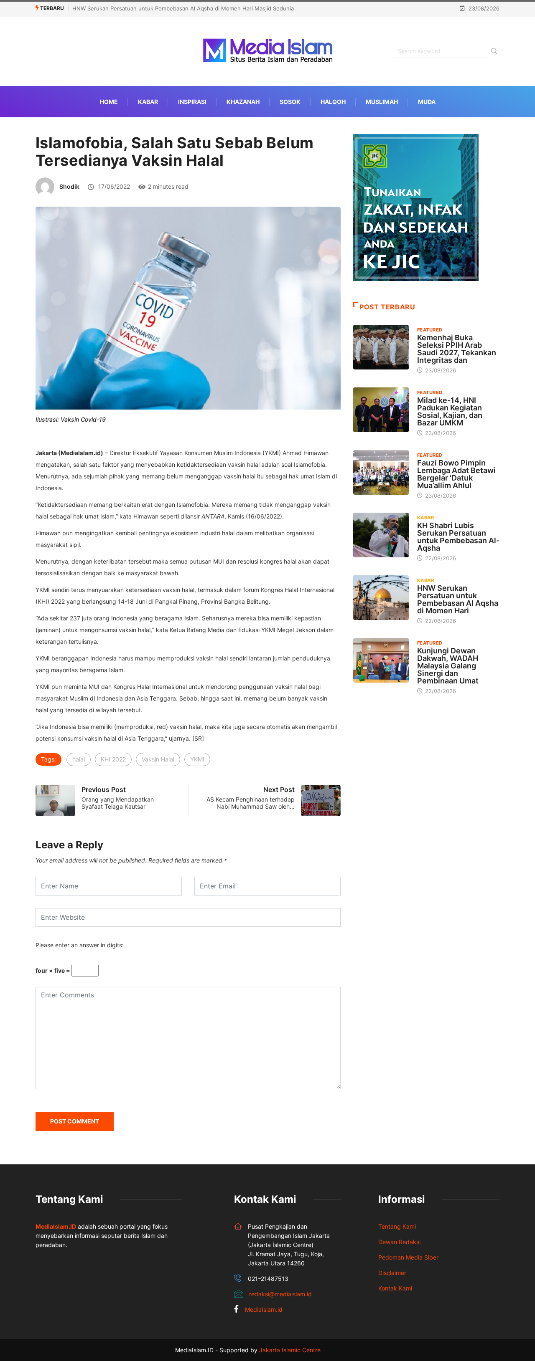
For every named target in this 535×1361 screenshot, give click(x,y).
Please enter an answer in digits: (80, 945)
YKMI (197, 759)
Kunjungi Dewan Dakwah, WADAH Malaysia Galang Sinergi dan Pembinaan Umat (448, 665)
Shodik (69, 186)
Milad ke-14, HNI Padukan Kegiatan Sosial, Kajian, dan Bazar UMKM (449, 411)
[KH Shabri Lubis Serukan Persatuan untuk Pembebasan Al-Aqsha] (381, 535)
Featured (430, 330)
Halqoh (333, 101)
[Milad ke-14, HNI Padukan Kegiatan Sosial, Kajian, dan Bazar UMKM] (381, 409)
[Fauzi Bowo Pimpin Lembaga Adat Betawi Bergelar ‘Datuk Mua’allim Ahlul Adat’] (381, 472)
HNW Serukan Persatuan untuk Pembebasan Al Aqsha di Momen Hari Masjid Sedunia (183, 8)
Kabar (148, 101)
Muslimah (382, 101)
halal (78, 759)
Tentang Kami (397, 1226)
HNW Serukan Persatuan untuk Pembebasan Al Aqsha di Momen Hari (457, 599)
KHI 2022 (113, 759)
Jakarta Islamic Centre (290, 1349)
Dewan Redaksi (399, 1241)
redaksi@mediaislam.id (280, 1294)
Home (109, 101)
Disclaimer (392, 1272)
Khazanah (243, 101)
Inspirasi (192, 101)
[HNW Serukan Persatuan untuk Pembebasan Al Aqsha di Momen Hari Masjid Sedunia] (381, 597)
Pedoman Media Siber (408, 1257)
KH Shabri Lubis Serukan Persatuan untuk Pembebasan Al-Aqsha (458, 536)
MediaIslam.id (264, 1309)
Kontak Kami (395, 1288)
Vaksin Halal (158, 759)
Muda (427, 101)
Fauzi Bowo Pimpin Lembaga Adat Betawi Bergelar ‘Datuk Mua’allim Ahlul (456, 474)
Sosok (290, 101)
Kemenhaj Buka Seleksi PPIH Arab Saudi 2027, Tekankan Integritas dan (456, 348)
